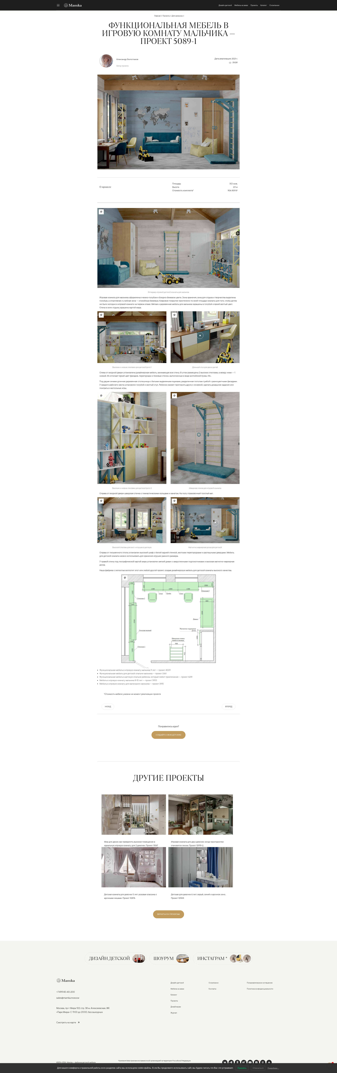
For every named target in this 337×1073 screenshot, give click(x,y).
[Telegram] (231, 1062)
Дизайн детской (109, 958)
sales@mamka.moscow (67, 997)
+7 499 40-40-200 (65, 991)
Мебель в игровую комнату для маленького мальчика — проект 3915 (132, 683)
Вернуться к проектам (168, 914)
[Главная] (71, 5)
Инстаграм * (212, 958)
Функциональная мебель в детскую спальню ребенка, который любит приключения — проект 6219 (146, 677)
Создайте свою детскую (168, 735)
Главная (157, 16)
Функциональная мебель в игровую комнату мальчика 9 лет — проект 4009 (135, 670)
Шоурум (163, 958)
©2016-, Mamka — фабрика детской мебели (76, 1062)
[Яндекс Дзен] (269, 1062)
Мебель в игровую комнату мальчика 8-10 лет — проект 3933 (128, 680)
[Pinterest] (262, 1062)
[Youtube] (243, 1062)
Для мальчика (177, 16)
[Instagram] (256, 1062)
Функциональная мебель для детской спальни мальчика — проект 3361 (133, 673)
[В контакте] (224, 1062)
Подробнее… (273, 1068)
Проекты (166, 16)
